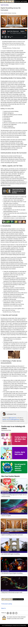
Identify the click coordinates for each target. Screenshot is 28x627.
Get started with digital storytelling (10, 554)
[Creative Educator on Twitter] (7, 613)
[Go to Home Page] (14, 1)
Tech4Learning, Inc (8, 625)
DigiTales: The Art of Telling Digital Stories (10, 419)
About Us (3, 608)
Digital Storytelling (4, 5)
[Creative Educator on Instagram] (10, 613)
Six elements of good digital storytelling (11, 573)
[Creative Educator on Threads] (13, 613)
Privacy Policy (23, 625)
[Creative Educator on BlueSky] (16, 613)
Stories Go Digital (6, 515)
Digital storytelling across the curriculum (12, 534)
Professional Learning (6, 604)
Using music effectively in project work (11, 592)
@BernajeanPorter (13, 417)
